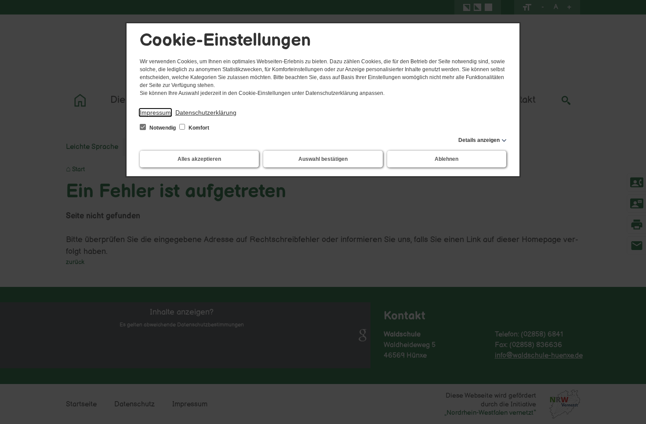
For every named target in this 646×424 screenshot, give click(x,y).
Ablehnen (446, 159)
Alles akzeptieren (199, 159)
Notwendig (162, 128)
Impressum (155, 112)
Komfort (198, 128)
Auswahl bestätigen (323, 159)
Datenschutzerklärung (205, 112)
